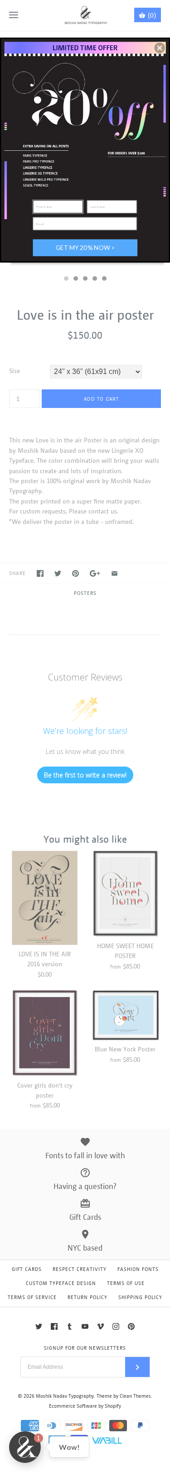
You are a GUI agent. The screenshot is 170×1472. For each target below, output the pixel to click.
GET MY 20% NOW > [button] (85, 247)
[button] (159, 47)
